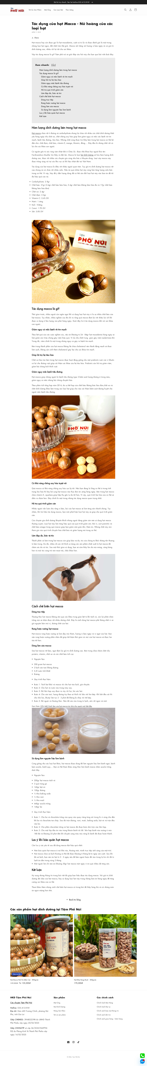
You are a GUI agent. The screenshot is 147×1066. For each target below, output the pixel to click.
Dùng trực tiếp (47, 99)
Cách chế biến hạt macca (50, 96)
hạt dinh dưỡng (87, 155)
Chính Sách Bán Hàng (105, 1003)
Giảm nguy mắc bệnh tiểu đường (55, 83)
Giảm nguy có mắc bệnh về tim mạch (57, 76)
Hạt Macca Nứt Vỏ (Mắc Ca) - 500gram (24, 980)
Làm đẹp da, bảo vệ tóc (51, 93)
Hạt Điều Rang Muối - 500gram (85, 980)
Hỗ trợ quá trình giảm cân (52, 89)
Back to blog (75, 899)
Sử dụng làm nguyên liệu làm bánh (56, 109)
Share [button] (36, 37)
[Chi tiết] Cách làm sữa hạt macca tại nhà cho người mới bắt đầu (66, 706)
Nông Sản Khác (59, 1011)
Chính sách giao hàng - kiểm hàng (110, 1019)
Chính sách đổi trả (103, 1015)
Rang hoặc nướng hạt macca (53, 103)
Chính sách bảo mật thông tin (108, 1011)
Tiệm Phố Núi (76, 1057)
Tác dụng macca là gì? (49, 73)
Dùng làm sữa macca (50, 106)
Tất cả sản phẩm (60, 1015)
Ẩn (53, 64)
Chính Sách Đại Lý (103, 1007)
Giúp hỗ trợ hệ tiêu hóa (51, 79)
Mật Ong (57, 1003)
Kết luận (42, 116)
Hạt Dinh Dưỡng (59, 1007)
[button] (125, 9)
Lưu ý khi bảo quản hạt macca (52, 113)
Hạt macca (36, 133)
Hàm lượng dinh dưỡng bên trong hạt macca (58, 70)
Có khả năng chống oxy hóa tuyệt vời (57, 86)
